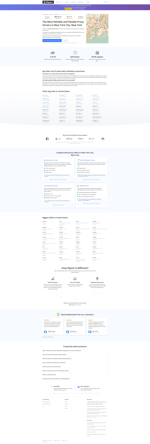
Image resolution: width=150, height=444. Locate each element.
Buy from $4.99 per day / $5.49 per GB (92, 203)
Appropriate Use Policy (47, 440)
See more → (82, 9)
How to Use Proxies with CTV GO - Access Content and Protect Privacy (96, 427)
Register (65, 40)
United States (55, 14)
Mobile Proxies (84, 186)
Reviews (66, 408)
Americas (50, 14)
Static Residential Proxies (87, 160)
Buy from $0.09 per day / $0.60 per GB (59, 179)
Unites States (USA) (46, 401)
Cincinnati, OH (45, 102)
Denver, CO (95, 95)
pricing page (78, 304)
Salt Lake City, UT (63, 102)
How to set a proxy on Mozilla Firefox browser (96, 406)
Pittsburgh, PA (96, 98)
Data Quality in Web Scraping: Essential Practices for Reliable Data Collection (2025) (97, 413)
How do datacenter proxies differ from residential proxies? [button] (75, 378)
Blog (66, 406)
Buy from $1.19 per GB (59, 205)
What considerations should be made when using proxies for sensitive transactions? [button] (75, 350)
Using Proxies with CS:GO (92, 432)
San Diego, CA (62, 95)
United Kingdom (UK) (46, 403)
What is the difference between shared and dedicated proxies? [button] (75, 358)
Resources (80, 2)
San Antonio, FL (62, 98)
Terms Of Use (64, 440)
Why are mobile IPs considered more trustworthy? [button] (75, 362)
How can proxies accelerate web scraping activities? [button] (75, 354)
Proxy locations (45, 14)
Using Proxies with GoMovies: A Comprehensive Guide (96, 435)
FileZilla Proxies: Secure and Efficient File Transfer (96, 429)
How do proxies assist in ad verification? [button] (75, 366)
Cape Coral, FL (45, 106)
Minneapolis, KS (79, 95)
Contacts (66, 403)
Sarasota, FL (78, 102)
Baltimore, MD (45, 98)
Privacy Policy (56, 440)
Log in (106, 2)
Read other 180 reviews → (48, 337)
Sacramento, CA (79, 98)
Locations (73, 2)
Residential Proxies (52, 186)
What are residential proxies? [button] (75, 374)
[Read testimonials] (47, 16)
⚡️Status (88, 2)
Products (59, 2)
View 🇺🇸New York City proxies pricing (51, 40)
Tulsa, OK (95, 102)
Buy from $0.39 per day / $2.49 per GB (92, 179)
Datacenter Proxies (52, 160)
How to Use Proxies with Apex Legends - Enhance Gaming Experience (96, 423)
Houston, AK (45, 95)
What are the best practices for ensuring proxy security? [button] (75, 370)
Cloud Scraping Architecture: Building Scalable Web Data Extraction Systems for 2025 (96, 409)
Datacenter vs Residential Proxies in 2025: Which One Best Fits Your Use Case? (97, 416)
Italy (43, 406)
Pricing (66, 2)
